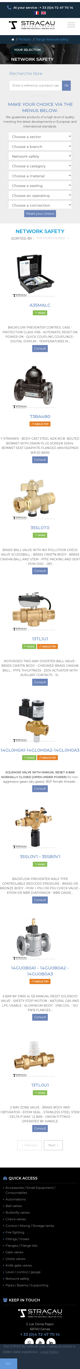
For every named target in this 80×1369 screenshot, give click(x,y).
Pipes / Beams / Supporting (27, 1285)
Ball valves (14, 1206)
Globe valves (15, 1259)
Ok (66, 85)
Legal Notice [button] (49, 1352)
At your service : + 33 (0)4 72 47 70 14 (43, 8)
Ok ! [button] (8, 1363)
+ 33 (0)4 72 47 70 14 (40, 1334)
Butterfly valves (18, 1212)
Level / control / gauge (23, 1272)
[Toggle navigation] (71, 25)
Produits (25, 39)
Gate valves (14, 1252)
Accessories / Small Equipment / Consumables (30, 1190)
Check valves (16, 1219)
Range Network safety (52, 39)
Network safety (17, 1279)
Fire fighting (15, 1232)
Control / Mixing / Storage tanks (30, 1226)
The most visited (51, 238)
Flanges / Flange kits (21, 1246)
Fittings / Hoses (17, 1239)
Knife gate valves (19, 1265)
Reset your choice (40, 213)
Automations (16, 1199)
